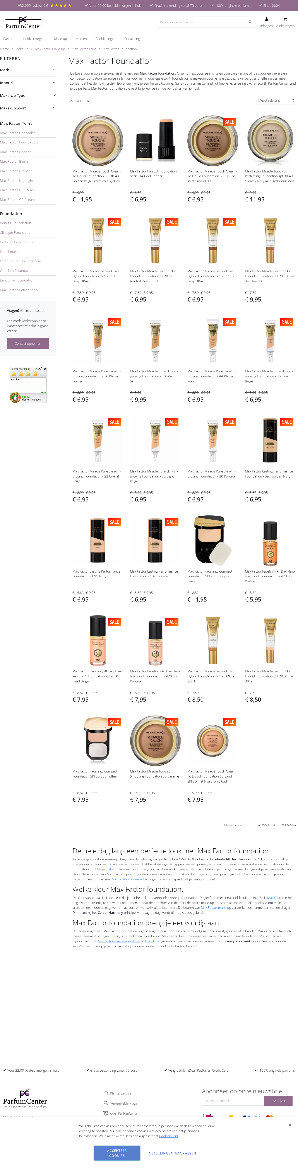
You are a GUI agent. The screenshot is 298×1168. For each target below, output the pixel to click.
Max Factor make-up (216, 907)
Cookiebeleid (168, 1136)
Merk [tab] (4, 69)
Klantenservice (120, 1093)
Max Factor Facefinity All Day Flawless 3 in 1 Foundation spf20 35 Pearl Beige (97, 676)
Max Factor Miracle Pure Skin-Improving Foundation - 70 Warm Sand (154, 376)
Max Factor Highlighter (18, 180)
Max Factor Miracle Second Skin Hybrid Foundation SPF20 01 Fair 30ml (269, 676)
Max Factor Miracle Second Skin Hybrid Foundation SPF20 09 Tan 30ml (211, 676)
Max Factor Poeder (15, 152)
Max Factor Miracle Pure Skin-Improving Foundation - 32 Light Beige (154, 476)
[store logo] (23, 22)
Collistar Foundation (16, 242)
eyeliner (134, 941)
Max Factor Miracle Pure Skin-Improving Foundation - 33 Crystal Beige (96, 476)
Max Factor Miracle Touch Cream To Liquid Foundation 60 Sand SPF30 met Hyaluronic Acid (211, 776)
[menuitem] (11, 38)
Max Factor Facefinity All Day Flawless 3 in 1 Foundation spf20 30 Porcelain (155, 676)
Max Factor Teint (84, 49)
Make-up (21, 49)
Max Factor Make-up (50, 49)
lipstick (150, 941)
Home (4, 49)
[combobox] (207, 22)
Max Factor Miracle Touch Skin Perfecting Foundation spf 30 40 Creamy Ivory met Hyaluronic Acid (269, 176)
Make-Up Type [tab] (12, 95)
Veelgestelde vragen (124, 1103)
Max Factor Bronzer (16, 171)
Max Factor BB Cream (17, 190)
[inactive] (28, 384)
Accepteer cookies (117, 1153)
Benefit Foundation (15, 223)
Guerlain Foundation (17, 270)
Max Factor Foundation (19, 142)
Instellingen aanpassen (172, 1153)
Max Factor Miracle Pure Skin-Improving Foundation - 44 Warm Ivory (211, 376)
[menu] (149, 38)
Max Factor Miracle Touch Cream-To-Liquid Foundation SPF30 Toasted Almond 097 (212, 176)
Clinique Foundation (16, 232)
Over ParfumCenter (124, 1113)
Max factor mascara (112, 941)
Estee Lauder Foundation (20, 261)
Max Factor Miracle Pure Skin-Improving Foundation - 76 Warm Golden (96, 376)
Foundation (11, 213)
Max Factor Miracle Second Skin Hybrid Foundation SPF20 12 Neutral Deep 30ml (153, 276)
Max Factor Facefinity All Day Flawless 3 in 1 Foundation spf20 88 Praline (270, 576)
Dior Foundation (13, 251)
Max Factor (275, 897)
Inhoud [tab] (6, 82)
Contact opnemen (28, 343)
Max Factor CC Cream (17, 199)
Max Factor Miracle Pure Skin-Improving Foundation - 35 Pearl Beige (269, 376)
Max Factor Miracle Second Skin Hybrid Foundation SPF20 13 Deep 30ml (95, 276)
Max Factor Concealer (17, 133)
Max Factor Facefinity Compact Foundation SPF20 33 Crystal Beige (209, 576)
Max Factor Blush (14, 161)
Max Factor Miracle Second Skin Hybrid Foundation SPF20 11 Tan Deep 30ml (211, 276)
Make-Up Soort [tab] (13, 108)
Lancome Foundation (17, 280)
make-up (112, 869)
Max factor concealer (127, 879)
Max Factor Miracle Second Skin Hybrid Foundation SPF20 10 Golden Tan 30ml (270, 276)
